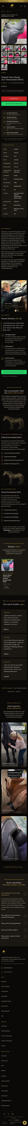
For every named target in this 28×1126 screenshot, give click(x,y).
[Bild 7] (17, 54)
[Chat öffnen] (25, 1123)
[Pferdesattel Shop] (12, 6)
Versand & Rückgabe (6, 1040)
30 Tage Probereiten (6, 1035)
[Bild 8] (24, 54)
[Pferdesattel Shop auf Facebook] (8, 1114)
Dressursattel (4, 991)
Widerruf (3, 1070)
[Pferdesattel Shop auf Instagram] (4, 1114)
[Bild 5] (4, 54)
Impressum (4, 1055)
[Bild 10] (11, 61)
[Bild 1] (4, 48)
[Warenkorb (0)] (25, 6)
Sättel (9, 11)
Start (3, 11)
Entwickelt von (11, 1120)
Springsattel (4, 996)
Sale (2, 1016)
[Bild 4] (24, 48)
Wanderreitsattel (5, 1011)
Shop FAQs (4, 1026)
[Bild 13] (4, 67)
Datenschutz (4, 1060)
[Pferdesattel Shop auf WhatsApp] (12, 1114)
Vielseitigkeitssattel (6, 1001)
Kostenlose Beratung (15, 103)
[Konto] (21, 6)
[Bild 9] (4, 61)
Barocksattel (4, 1006)
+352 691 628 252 (7, 967)
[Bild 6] (11, 54)
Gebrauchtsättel (5, 986)
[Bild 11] (17, 61)
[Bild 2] (11, 48)
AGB (2, 1065)
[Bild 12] (24, 61)
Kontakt (3, 1045)
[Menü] (3, 6)
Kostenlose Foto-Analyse (15, 372)
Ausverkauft (14, 98)
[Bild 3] (17, 48)
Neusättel (3, 981)
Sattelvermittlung (5, 1031)
